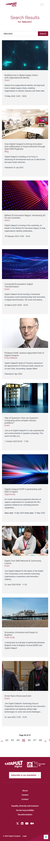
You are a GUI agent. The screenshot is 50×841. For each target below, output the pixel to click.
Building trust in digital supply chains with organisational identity (21, 76)
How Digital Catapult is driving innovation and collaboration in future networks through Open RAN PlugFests (25, 146)
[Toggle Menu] (42, 4)
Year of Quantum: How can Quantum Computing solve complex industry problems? (21, 420)
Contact (25, 799)
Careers (25, 795)
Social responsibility (25, 810)
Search (43, 33)
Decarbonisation (25, 814)
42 (6, 740)
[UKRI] (36, 764)
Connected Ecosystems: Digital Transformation (19, 285)
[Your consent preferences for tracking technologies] (46, 837)
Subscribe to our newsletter (23, 775)
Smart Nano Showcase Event (18, 696)
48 (40, 740)
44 (18, 740)
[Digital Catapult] (14, 764)
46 (29, 740)
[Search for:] (19, 33)
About (25, 790)
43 (12, 740)
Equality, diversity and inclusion (25, 806)
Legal (24, 836)
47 (34, 740)
